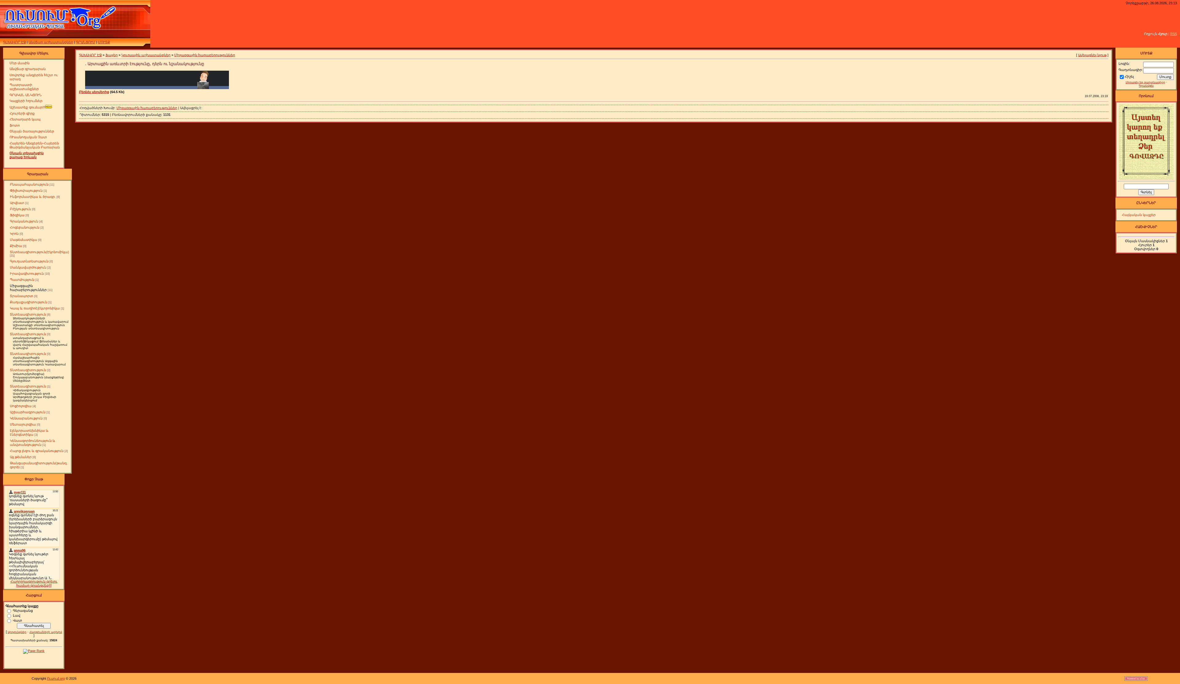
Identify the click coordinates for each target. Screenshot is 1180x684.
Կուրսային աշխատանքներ (146, 55)
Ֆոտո (15, 125)
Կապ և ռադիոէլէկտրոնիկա (35, 308)
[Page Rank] (34, 651)
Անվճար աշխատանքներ (51, 42)
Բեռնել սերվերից (94, 92)
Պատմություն (22, 279)
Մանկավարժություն (28, 267)
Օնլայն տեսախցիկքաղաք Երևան (27, 155)
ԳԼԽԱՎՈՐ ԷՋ (14, 42)
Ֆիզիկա (17, 215)
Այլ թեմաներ (21, 457)
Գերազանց (23, 610)
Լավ (16, 615)
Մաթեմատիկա (23, 240)
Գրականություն (24, 221)
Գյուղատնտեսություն (29, 261)
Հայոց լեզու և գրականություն (37, 451)
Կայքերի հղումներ (26, 101)
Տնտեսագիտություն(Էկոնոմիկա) (39, 252)
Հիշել (1129, 76)
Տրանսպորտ (21, 296)
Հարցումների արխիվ (46, 632)
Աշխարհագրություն (27, 412)
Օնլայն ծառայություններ (32, 131)
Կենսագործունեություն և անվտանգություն (32, 442)
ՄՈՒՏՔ (104, 42)
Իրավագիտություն (27, 273)
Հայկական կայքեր (1139, 215)
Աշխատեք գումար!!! (27, 107)
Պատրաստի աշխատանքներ (24, 87)
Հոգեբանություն (24, 227)
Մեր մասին (20, 63)
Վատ (17, 620)
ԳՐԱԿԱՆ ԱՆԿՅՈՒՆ (26, 95)
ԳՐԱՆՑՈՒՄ (85, 42)
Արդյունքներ (17, 632)
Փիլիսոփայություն (26, 190)
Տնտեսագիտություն (28, 314)
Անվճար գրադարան (28, 69)
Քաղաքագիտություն (28, 302)
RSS (1173, 34)
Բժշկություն (20, 209)
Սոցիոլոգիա (21, 406)
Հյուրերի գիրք (22, 113)
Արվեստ (17, 203)
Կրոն (14, 233)
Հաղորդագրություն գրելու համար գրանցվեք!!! (33, 583)
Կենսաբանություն (26, 418)
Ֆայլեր (111, 55)
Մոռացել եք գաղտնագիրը (1145, 82)
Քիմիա (16, 246)
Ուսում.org (56, 678)
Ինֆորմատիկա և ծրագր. (33, 197)
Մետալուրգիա (23, 424)
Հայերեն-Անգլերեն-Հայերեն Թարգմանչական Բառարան (35, 145)
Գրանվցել (1146, 85)
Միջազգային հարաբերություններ (28, 288)
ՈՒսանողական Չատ (28, 137)
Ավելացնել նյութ (1092, 55)
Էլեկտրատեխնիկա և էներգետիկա (29, 432)
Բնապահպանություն (29, 184)
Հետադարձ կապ (25, 119)
